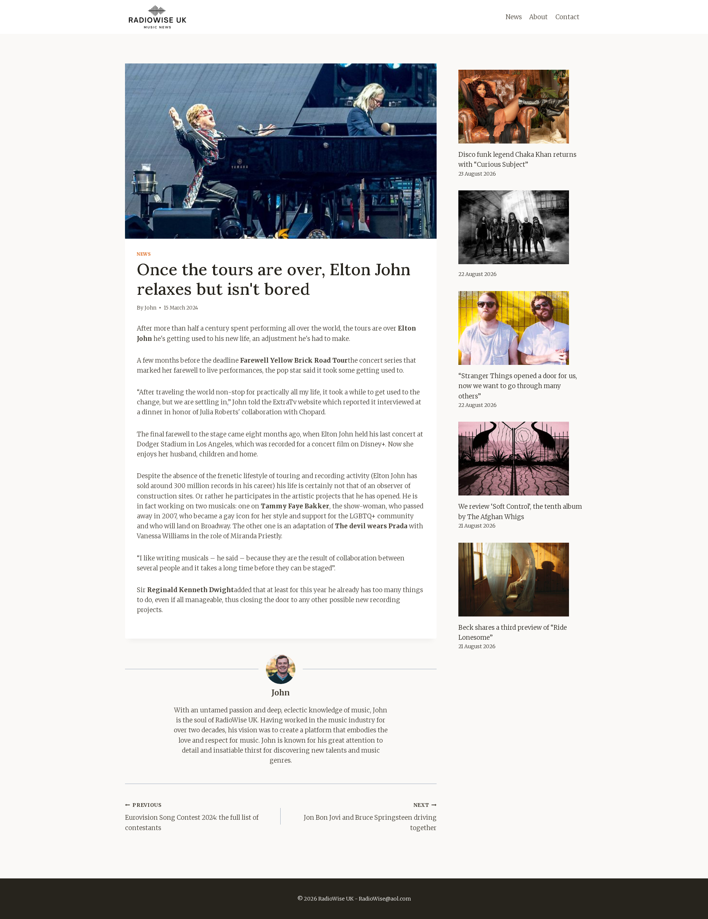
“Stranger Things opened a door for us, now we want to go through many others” (517, 386)
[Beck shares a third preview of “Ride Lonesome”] (520, 579)
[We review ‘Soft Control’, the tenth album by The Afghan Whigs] (520, 458)
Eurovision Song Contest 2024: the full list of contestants (191, 817)
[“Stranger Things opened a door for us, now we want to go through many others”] (520, 328)
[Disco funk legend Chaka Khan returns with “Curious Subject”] (520, 107)
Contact (567, 17)
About (538, 17)
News (514, 17)
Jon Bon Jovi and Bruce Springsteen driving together (370, 817)
